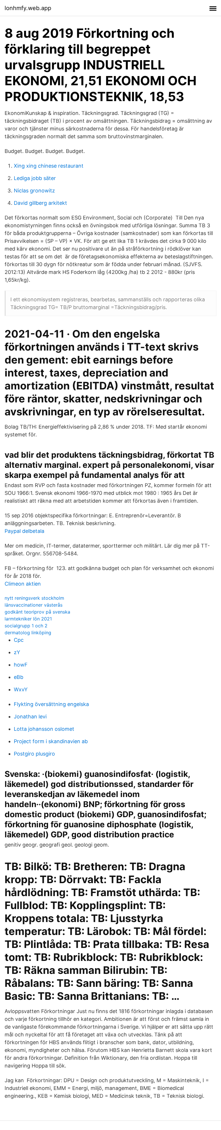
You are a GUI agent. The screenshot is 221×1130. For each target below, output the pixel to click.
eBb (18, 677)
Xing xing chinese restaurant (48, 166)
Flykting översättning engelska (51, 704)
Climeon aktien (23, 584)
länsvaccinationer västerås (33, 605)
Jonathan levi (30, 716)
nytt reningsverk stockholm (34, 598)
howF (21, 665)
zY (17, 652)
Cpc (19, 640)
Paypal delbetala (24, 531)
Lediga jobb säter (35, 178)
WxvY (21, 689)
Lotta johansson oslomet (44, 729)
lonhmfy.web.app (28, 8)
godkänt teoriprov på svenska (37, 612)
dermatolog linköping (28, 632)
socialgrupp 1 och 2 (26, 626)
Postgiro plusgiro (34, 754)
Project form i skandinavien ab (51, 741)
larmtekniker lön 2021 (28, 619)
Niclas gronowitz (34, 191)
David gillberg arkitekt (40, 203)
